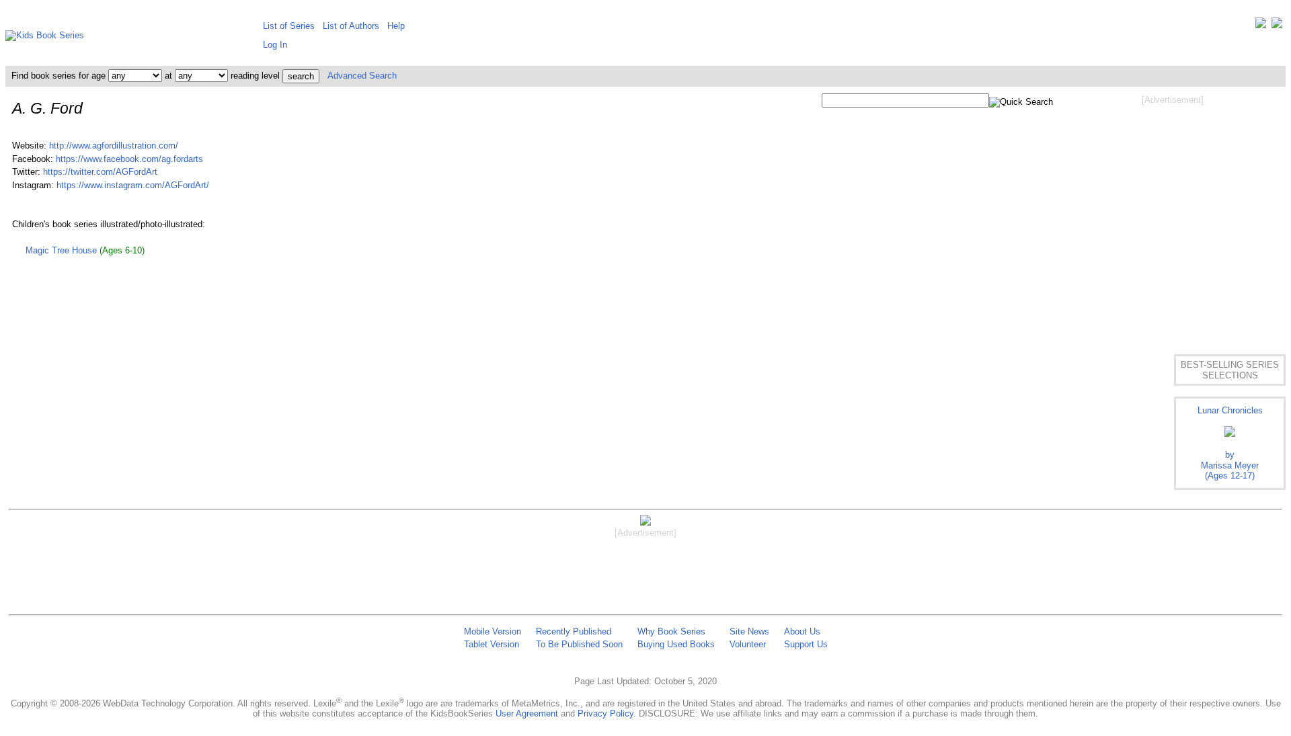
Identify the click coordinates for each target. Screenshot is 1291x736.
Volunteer (748, 644)
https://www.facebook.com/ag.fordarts (129, 159)
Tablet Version (491, 644)
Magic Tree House (61, 250)
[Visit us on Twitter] (1260, 26)
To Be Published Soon (579, 644)
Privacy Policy (605, 713)
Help (396, 26)
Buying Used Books (676, 644)
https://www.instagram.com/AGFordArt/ (132, 185)
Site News (749, 631)
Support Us (806, 644)
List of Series (289, 26)
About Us (802, 631)
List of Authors (351, 26)
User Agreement (527, 713)
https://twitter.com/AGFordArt (100, 172)
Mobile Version (492, 631)
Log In (275, 45)
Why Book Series (671, 631)
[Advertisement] (1173, 214)
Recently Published (573, 631)
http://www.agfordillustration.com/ (113, 145)
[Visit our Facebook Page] (1277, 26)
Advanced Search (362, 76)
